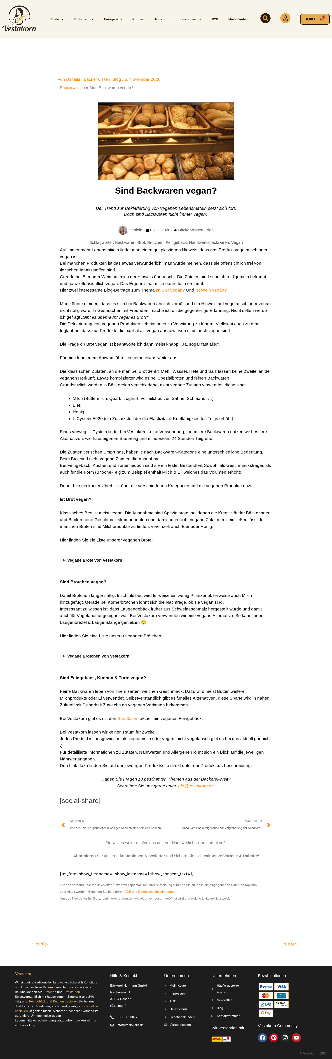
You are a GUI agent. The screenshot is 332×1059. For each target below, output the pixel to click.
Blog (116, 79)
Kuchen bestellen (65, 1001)
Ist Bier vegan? (170, 290)
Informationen (185, 19)
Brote (54, 19)
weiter (292, 944)
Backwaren (125, 242)
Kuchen (138, 19)
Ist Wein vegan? (211, 290)
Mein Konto (237, 19)
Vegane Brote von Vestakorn (94, 560)
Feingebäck (113, 19)
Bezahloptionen (272, 976)
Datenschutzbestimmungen (157, 891)
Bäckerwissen (97, 79)
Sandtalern (128, 718)
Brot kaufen (71, 992)
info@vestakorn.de (195, 786)
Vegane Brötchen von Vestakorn (98, 656)
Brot (141, 242)
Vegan (237, 242)
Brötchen (81, 19)
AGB (127, 891)
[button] (166, 560)
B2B (215, 19)
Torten (159, 19)
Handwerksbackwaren (209, 242)
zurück (40, 944)
